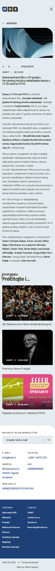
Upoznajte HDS (9, 512)
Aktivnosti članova (11, 527)
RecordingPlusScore (37, 527)
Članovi (6, 532)
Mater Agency (31, 567)
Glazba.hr (32, 522)
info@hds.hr (9, 457)
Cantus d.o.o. (34, 517)
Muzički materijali (10, 547)
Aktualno (6, 517)
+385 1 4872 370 (37, 457)
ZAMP (30, 512)
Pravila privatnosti (30, 562)
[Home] (10, 9)
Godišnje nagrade (10, 537)
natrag (12, 23)
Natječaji (6, 542)
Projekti (6, 522)
